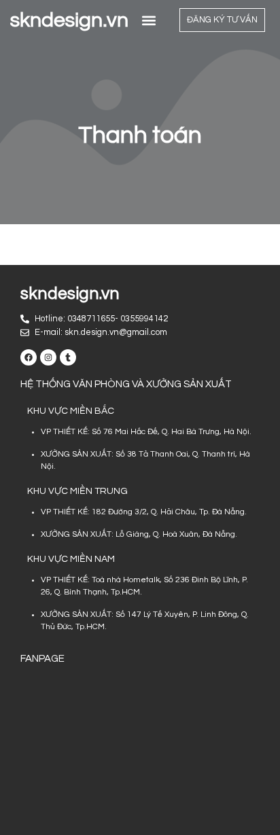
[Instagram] (48, 357)
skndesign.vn (69, 20)
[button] (149, 20)
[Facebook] (28, 357)
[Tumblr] (68, 357)
